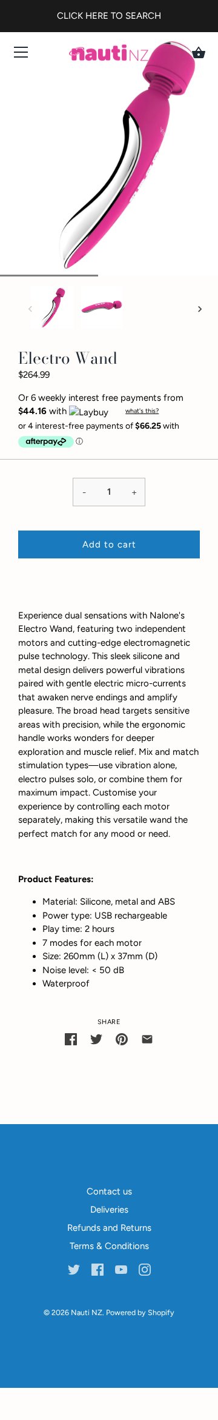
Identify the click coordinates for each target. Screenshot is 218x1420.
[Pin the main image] (122, 1038)
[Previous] (30, 309)
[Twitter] (74, 1268)
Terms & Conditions (109, 1246)
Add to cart (109, 544)
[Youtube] (121, 1268)
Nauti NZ (86, 1312)
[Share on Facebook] (71, 1038)
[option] (52, 309)
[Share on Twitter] (96, 1038)
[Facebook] (97, 1268)
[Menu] (21, 55)
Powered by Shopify (140, 1312)
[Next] (200, 309)
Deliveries (109, 1209)
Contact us (109, 1191)
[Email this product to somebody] (147, 1038)
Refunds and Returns (109, 1227)
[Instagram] (145, 1268)
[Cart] (198, 52)
